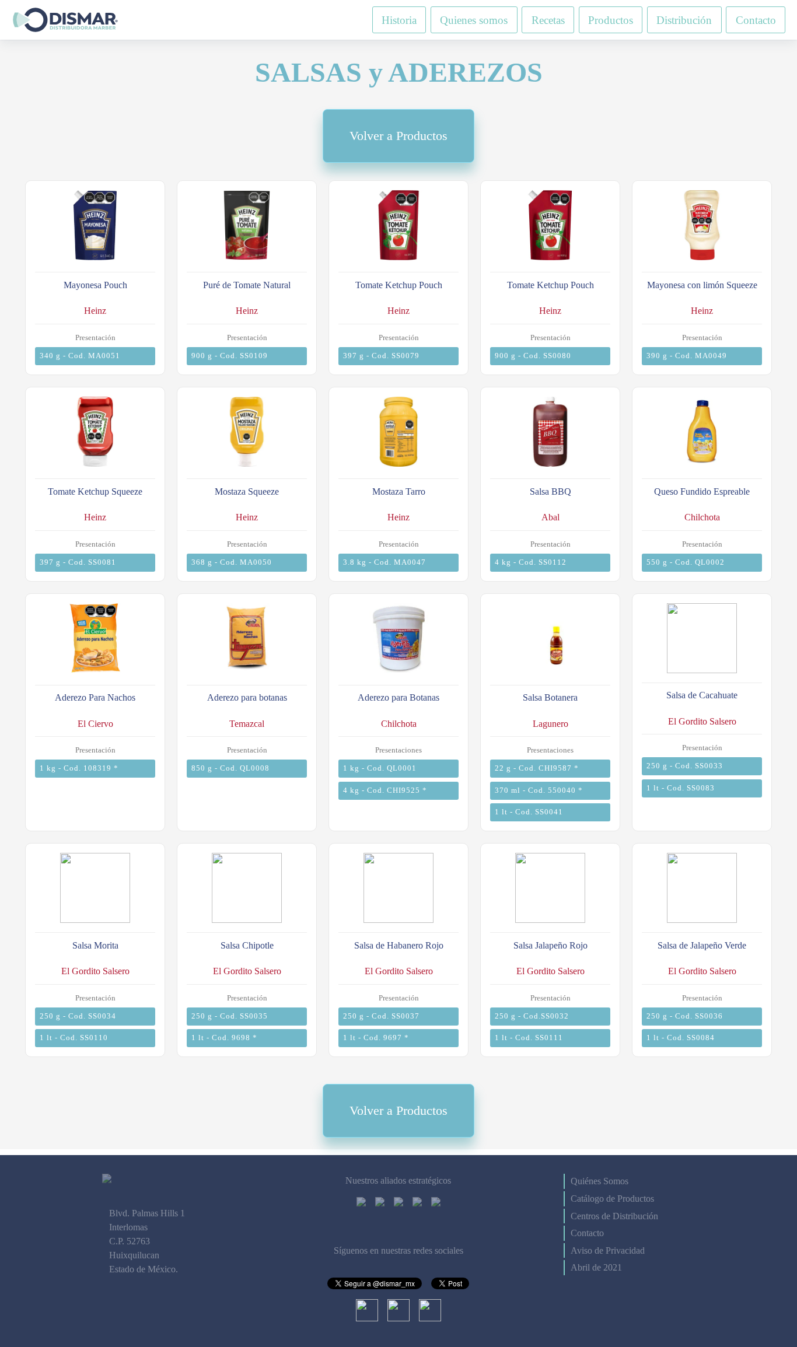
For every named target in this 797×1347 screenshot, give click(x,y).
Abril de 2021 (596, 1267)
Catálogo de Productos (612, 1198)
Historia (399, 19)
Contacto (756, 19)
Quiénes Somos (599, 1181)
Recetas (548, 19)
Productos (610, 19)
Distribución (684, 19)
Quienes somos (474, 19)
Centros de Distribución (614, 1216)
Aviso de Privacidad (608, 1250)
